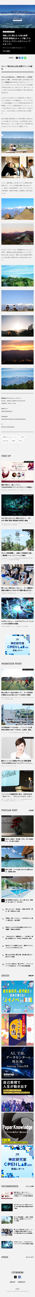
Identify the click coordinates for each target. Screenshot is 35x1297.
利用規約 (17, 1289)
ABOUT (12, 1282)
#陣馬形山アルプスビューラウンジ (10, 437)
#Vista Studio (5, 440)
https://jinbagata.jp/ (6, 411)
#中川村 (20, 440)
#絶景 (22, 437)
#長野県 (13, 440)
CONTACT (21, 1282)
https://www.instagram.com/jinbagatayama (13, 419)
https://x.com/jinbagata (7, 427)
